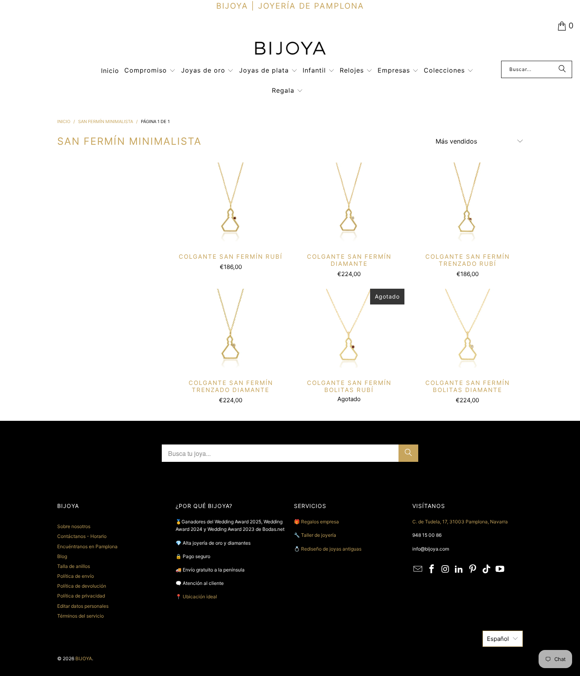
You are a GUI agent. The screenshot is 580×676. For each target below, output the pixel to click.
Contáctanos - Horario (82, 536)
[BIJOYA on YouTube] (500, 569)
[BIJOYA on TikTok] (486, 569)
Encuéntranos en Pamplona (87, 546)
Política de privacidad (81, 596)
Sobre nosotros (73, 526)
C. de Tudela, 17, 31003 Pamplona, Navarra (460, 522)
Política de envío (75, 576)
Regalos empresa (320, 522)
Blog (62, 556)
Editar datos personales (83, 606)
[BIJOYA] (290, 49)
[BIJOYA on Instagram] (445, 569)
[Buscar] (562, 69)
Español (498, 638)
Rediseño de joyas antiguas (331, 549)
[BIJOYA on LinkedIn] (459, 569)
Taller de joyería (319, 535)
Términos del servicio (80, 616)
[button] (150, 71)
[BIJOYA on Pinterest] (473, 569)
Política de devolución (81, 586)
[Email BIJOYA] (418, 569)
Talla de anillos (73, 566)
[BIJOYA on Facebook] (432, 569)
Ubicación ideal (200, 596)
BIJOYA (83, 658)
